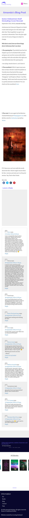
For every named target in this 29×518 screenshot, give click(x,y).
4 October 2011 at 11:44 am (12, 234)
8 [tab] (19, 447)
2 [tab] (11, 447)
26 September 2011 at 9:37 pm (13, 329)
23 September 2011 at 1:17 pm (13, 419)
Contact (4, 503)
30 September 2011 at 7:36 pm (13, 263)
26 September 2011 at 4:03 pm (13, 344)
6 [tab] (16, 447)
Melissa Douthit (12, 364)
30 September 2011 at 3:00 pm (13, 297)
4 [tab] (13, 447)
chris (9, 328)
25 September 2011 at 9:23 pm (13, 366)
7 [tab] (18, 447)
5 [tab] (15, 447)
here (17, 84)
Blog (3, 501)
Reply (6, 253)
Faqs (3, 506)
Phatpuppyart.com (18, 115)
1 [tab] (9, 447)
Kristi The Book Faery (13, 313)
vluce (9, 232)
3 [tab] (12, 447)
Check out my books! (10, 355)
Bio (3, 496)
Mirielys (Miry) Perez (13, 417)
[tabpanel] (14, 444)
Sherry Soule (11, 342)
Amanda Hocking (6, 4)
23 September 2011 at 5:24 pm (13, 388)
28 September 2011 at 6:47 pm (13, 315)
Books (4, 499)
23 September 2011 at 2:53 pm (13, 402)
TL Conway (10, 400)
